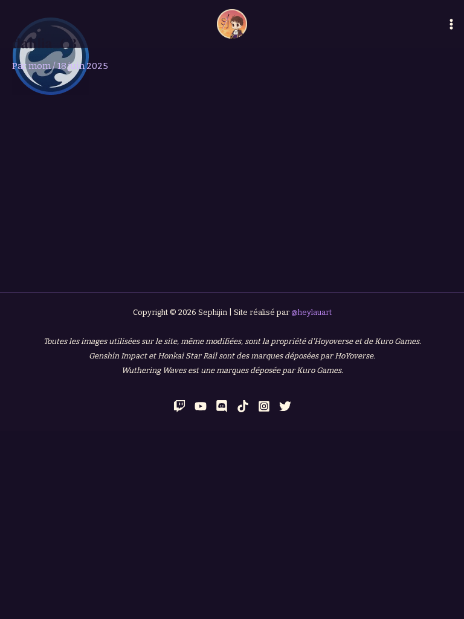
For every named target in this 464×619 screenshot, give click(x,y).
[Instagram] (264, 406)
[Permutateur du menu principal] (451, 24)
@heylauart (311, 312)
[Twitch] (179, 406)
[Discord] (222, 406)
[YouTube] (201, 406)
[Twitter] (285, 406)
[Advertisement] (232, 185)
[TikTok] (243, 406)
